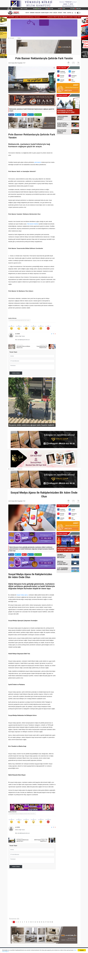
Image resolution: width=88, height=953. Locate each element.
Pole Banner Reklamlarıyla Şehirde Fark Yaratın (19, 320)
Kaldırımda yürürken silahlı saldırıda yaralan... (40, 16)
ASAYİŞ (69, 12)
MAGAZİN (37, 12)
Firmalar (75, 16)
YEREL (64, 12)
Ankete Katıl (68, 90)
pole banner (37, 162)
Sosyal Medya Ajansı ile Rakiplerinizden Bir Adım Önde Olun (22, 813)
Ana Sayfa (12, 38)
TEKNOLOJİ (20, 468)
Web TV (55, 16)
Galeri (60, 16)
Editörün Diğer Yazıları (20, 336)
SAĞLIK (55, 12)
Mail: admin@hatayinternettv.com (22, 339)
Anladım (82, 950)
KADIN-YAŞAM (45, 12)
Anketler (66, 16)
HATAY (27, 12)
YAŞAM (19, 38)
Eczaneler (70, 16)
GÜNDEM (32, 12)
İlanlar (79, 16)
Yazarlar (50, 16)
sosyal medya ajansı (22, 595)
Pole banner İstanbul (32, 224)
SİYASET (60, 12)
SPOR (50, 12)
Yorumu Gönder (16, 373)
